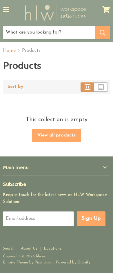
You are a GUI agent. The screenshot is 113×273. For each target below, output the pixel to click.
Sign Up (91, 218)
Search (8, 248)
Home (9, 50)
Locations (52, 248)
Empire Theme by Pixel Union (28, 262)
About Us (29, 248)
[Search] (102, 32)
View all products (56, 135)
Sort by (15, 87)
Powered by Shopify (73, 262)
